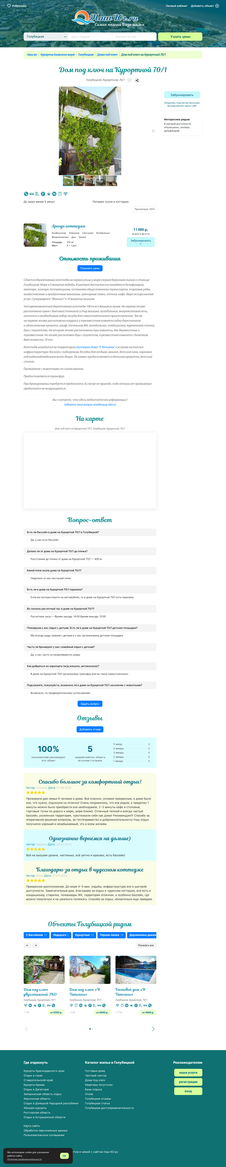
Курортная (84, 935)
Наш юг (32, 54)
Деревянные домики (145, 935)
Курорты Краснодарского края (44, 1070)
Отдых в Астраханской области (45, 1117)
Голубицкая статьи (97, 1103)
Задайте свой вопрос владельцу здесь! (90, 404)
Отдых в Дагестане (36, 1089)
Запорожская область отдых (43, 1094)
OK (64, 1155)
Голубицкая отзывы (98, 1098)
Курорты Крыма (34, 1084)
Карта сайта (32, 1125)
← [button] (27, 945)
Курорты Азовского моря (58, 54)
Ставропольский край (38, 1080)
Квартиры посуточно (99, 1084)
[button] (153, 130)
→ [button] (36, 945)
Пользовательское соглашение (44, 1135)
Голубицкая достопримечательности (109, 1108)
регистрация (188, 1082)
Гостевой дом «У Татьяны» (130, 992)
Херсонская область (37, 1098)
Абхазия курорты (35, 1108)
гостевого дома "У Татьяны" (95, 347)
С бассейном (36, 935)
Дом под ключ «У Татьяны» (84, 992)
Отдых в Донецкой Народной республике (51, 1103)
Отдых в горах (33, 1075)
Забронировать (141, 240)
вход (188, 1091)
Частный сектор (96, 1075)
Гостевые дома (95, 1070)
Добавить (202, 5)
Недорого (61, 935)
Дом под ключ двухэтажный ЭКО (40, 992)
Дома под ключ (107, 54)
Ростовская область (37, 1112)
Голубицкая (86, 54)
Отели (89, 1094)
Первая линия (111, 935)
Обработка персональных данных (46, 1130)
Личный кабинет (177, 5)
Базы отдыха (93, 1089)
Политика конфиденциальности (24, 1159)
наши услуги (188, 1072)
